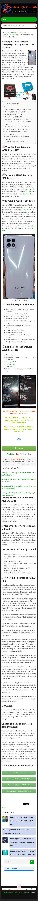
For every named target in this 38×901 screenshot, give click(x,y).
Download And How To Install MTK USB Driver (19, 779)
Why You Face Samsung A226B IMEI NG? (18, 109)
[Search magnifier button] (34, 25)
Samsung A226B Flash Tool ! (14, 114)
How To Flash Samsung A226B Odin (16, 131)
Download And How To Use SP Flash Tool (19, 772)
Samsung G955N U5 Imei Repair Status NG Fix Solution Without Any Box (22, 842)
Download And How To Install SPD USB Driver (19, 791)
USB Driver (14, 362)
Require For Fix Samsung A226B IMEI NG (18, 119)
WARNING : (10, 134)
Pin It (4, 807)
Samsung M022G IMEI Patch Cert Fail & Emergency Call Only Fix (17, 831)
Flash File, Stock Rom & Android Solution (15, 892)
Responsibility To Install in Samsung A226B (17, 138)
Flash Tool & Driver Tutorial (15, 141)
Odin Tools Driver (28, 194)
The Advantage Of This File (13, 117)
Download (32, 191)
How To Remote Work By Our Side (16, 129)
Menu (4, 19)
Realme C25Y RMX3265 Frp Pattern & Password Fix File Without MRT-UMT (22, 821)
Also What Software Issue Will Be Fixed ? (18, 127)
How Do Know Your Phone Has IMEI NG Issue (18, 123)
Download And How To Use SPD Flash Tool (19, 785)
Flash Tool (25, 209)
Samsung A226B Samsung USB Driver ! (18, 112)
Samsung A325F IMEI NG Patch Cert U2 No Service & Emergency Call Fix (22, 852)
